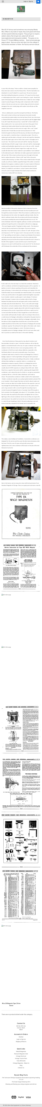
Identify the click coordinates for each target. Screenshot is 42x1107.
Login (25, 1)
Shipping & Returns (21, 1041)
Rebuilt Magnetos (21, 1051)
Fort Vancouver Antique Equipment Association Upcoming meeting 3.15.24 (21, 1078)
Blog (21, 1065)
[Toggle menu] (3, 3)
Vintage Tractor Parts (21, 1058)
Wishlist (21, 1037)
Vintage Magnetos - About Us (21, 1063)
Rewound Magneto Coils (21, 1054)
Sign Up (31, 1)
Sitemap (28, 1105)
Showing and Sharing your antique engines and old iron (21, 1084)
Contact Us (21, 1067)
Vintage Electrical (21, 1056)
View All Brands (21, 1061)
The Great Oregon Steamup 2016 (21, 1082)
